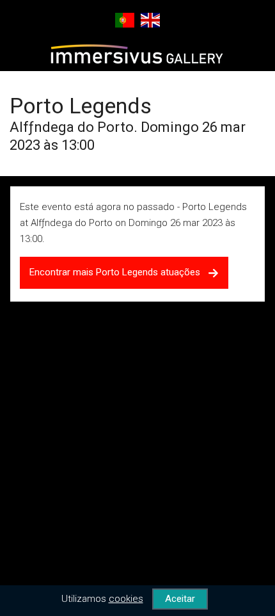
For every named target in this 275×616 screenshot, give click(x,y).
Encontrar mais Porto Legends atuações (118, 272)
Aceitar (180, 598)
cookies (126, 598)
